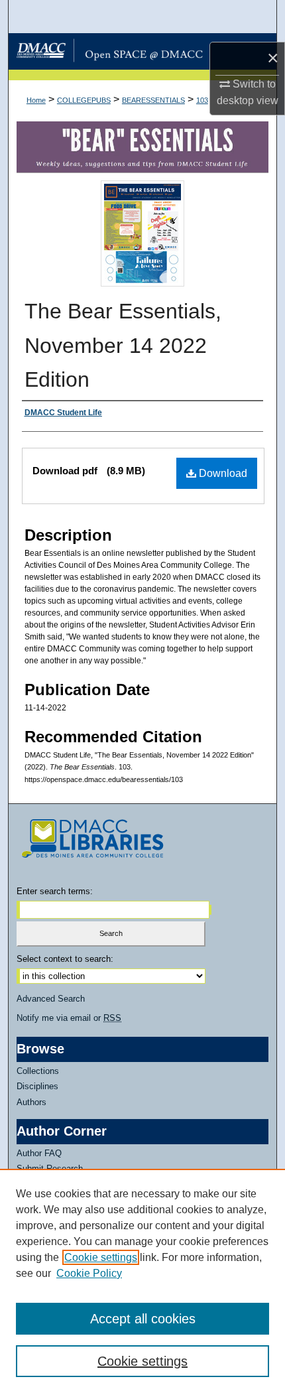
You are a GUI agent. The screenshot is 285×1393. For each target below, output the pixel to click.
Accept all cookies (143, 1318)
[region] (142, 1281)
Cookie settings (100, 1257)
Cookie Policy (89, 1273)
